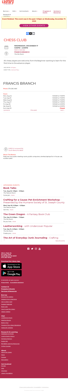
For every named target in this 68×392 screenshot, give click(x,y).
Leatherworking (27, 226)
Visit (14, 11)
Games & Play (14, 70)
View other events (34, 26)
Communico (45, 387)
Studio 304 (4, 341)
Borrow (6, 11)
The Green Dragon (26, 214)
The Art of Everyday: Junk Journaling (30, 239)
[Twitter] (32, 249)
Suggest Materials (6, 304)
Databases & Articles (7, 334)
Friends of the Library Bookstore (11, 325)
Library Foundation (7, 373)
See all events (60, 241)
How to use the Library (8, 309)
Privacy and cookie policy (26, 387)
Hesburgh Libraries (7, 327)
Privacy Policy (5, 282)
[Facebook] (28, 249)
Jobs (2, 368)
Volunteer (4, 371)
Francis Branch (22, 52)
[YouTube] (40, 249)
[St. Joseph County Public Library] (8, 7)
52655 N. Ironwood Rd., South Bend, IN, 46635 (15, 149)
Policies (3, 357)
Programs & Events (47, 12)
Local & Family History (8, 336)
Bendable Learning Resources (10, 344)
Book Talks (9, 188)
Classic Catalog (5, 311)
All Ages (13, 67)
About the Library (6, 352)
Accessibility (37, 387)
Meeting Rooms (6, 320)
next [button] (62, 110)
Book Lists (4, 307)
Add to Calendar (19, 50)
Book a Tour (4, 323)
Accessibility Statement (17, 282)
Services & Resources (57, 12)
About (34, 11)
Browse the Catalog (7, 297)
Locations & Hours (6, 318)
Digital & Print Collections (9, 299)
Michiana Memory (6, 339)
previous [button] (7, 110)
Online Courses (6, 346)
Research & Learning (7, 15)
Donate (3, 366)
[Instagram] (36, 249)
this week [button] (34, 110)
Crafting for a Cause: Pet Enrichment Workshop (34, 201)
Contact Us (5, 287)
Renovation (4, 360)
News (3, 355)
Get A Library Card (6, 302)
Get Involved (23, 11)
